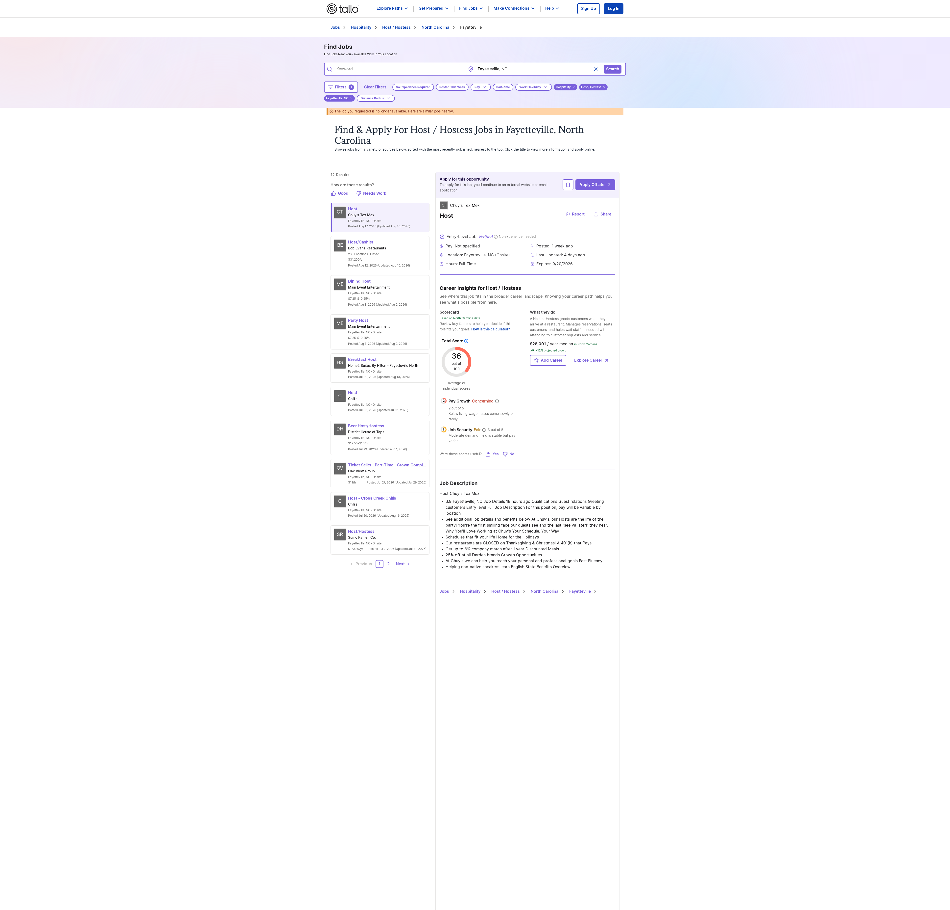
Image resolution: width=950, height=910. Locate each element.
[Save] (568, 184)
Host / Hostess (396, 27)
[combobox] (396, 69)
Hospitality (361, 27)
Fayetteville (580, 591)
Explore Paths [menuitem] (390, 8)
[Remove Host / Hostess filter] (604, 87)
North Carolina (435, 27)
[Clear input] (596, 69)
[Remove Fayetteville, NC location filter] (351, 98)
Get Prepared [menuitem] (431, 8)
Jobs (335, 27)
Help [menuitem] (549, 8)
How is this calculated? (490, 329)
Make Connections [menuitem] (511, 8)
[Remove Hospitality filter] (573, 87)
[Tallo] (343, 8)
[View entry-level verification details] (496, 237)
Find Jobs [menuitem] (468, 8)
